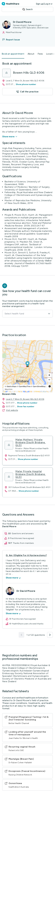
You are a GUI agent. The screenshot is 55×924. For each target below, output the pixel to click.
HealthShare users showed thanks (27, 624)
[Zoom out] (49, 380)
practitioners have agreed (22, 538)
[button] (12, 39)
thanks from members (23, 543)
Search (29, 9)
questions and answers (23, 533)
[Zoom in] (49, 375)
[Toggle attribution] (49, 386)
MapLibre (8, 389)
